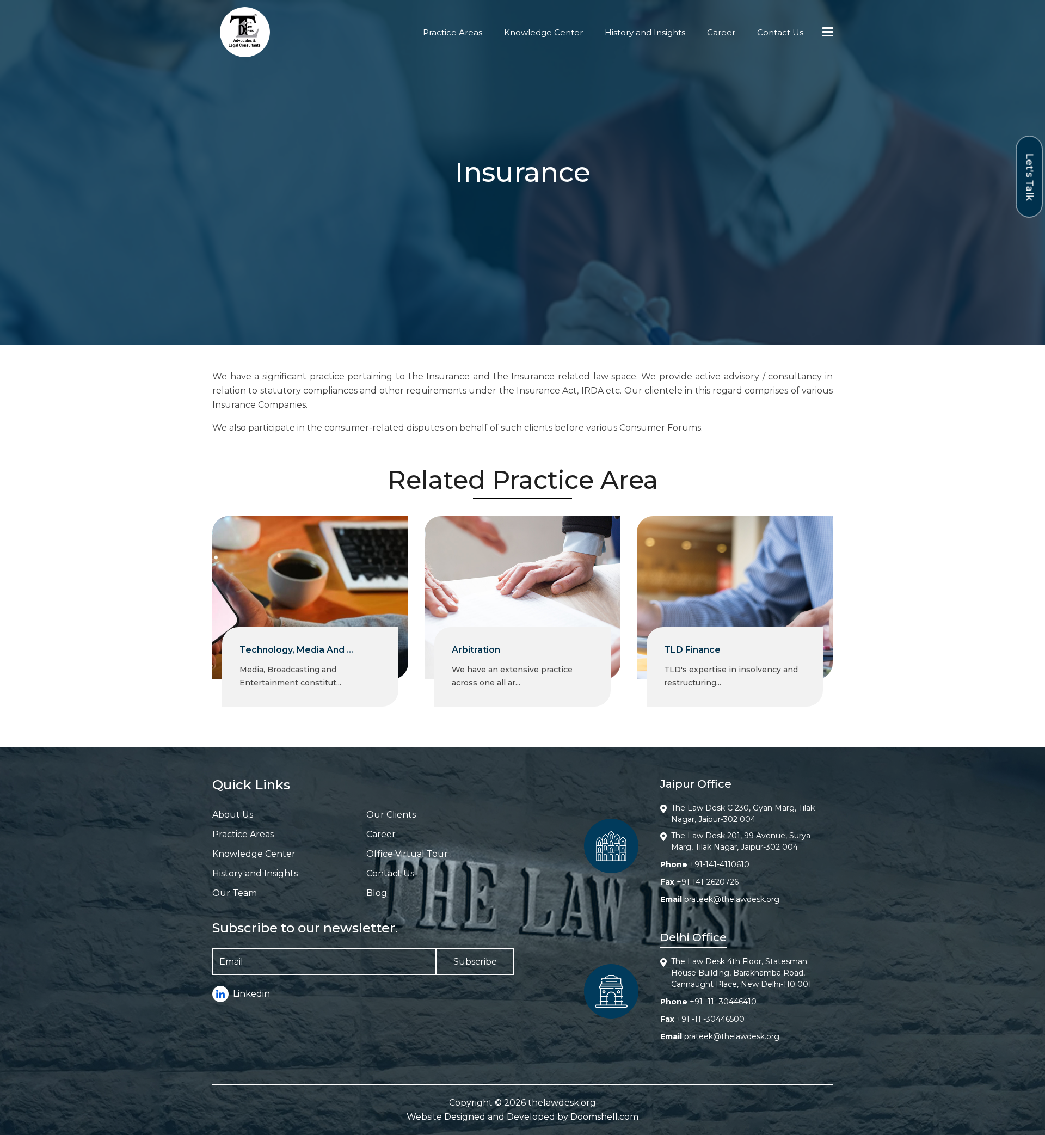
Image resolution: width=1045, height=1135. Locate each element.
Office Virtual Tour (407, 854)
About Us (232, 814)
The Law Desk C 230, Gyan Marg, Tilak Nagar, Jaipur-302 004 (743, 813)
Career (721, 32)
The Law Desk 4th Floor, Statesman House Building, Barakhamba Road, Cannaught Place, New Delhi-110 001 (741, 972)
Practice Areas (452, 32)
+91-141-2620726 (708, 882)
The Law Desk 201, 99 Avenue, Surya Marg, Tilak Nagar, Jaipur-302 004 (740, 841)
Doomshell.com (604, 1117)
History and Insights (645, 32)
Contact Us (780, 32)
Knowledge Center (543, 32)
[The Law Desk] (245, 32)
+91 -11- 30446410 (723, 1002)
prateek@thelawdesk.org (731, 899)
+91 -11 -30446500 (711, 1019)
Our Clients (391, 814)
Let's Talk (1030, 176)
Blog (376, 893)
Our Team (234, 893)
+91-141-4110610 (719, 864)
